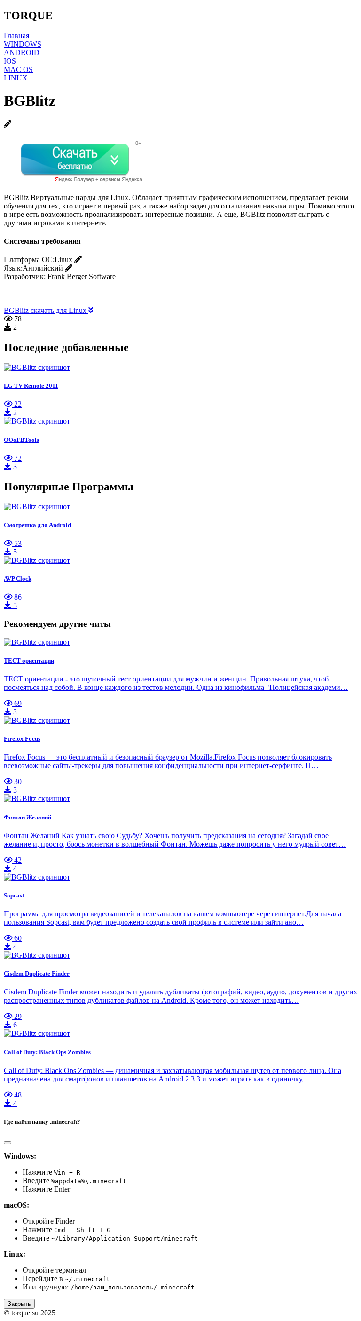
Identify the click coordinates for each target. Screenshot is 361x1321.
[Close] (7, 1142)
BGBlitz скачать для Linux (46, 310)
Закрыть (19, 1303)
